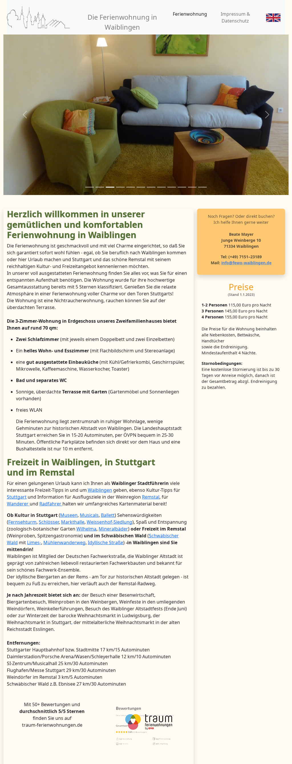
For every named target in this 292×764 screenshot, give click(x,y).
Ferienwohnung (190, 14)
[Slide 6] (141, 187)
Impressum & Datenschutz (235, 17)
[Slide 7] (151, 187)
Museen (69, 515)
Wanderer (18, 504)
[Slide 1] (89, 187)
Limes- (34, 542)
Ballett (108, 515)
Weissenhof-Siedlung (109, 522)
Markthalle (72, 522)
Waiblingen (100, 490)
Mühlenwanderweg (64, 542)
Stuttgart (17, 497)
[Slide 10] (182, 187)
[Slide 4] (120, 187)
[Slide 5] (130, 187)
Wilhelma (86, 529)
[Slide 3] (110, 187)
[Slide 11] (192, 187)
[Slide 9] (171, 187)
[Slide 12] (202, 187)
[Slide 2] (100, 187)
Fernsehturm (22, 522)
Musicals (89, 515)
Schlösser (49, 522)
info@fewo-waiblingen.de (246, 262)
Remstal (150, 497)
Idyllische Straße (105, 542)
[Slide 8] (161, 187)
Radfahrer (50, 504)
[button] (24, 114)
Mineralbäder (113, 529)
